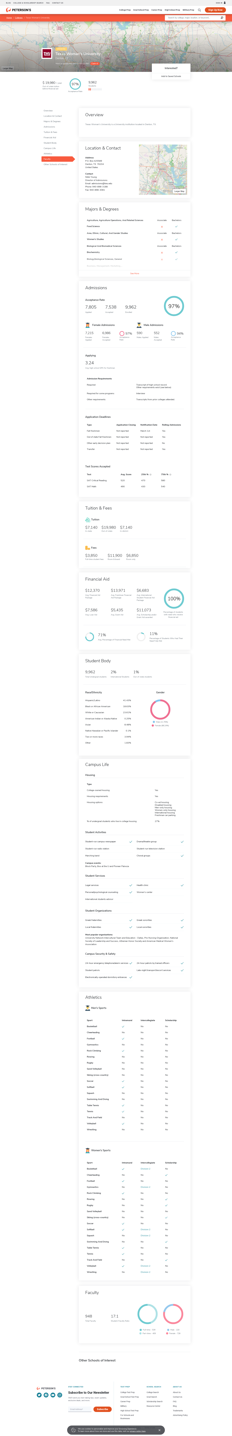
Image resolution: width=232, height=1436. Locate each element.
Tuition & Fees (50, 132)
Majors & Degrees (52, 121)
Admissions (49, 126)
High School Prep (172, 10)
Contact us (57, 3)
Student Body (50, 142)
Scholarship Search (155, 1401)
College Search (153, 1392)
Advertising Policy (180, 1415)
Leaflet (200, 22)
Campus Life (50, 148)
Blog (8, 3)
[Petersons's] (18, 10)
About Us (177, 1392)
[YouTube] (52, 1395)
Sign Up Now (215, 9)
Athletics (48, 153)
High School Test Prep (129, 1411)
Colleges (19, 17)
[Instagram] (59, 1395)
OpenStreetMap (213, 22)
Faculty (47, 159)
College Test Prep (127, 1392)
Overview (48, 110)
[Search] (199, 10)
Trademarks (178, 1411)
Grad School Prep (141, 10)
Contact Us (177, 1397)
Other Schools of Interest (55, 164)
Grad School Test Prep (129, 1397)
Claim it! (94, 63)
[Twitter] (39, 1395)
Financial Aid (50, 137)
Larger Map (8, 68)
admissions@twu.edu (102, 183)
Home (9, 17)
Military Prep (188, 10)
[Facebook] (46, 1395)
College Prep (125, 10)
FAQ (48, 3)
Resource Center (153, 1406)
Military (123, 1406)
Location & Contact (53, 116)
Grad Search (152, 1397)
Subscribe (102, 1409)
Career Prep (156, 10)
